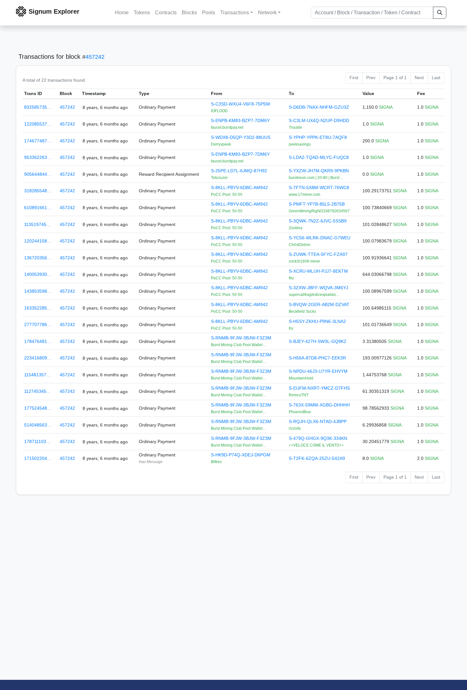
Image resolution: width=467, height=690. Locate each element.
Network (267, 12)
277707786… (37, 324)
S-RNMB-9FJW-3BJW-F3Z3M (241, 337)
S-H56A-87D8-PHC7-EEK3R (317, 357)
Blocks (189, 12)
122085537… (37, 123)
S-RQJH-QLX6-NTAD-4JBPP (318, 421)
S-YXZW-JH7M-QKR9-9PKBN (319, 170)
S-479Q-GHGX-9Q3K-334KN (318, 438)
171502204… (37, 458)
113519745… (37, 224)
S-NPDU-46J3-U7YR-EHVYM (318, 371)
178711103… (37, 441)
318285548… (37, 190)
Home (122, 12)
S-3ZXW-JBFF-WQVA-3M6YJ (318, 287)
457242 (95, 57)
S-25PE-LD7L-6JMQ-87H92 (239, 170)
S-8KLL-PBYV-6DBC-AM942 (239, 187)
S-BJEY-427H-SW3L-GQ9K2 (317, 341)
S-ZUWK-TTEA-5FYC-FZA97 (318, 254)
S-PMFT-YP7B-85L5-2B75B (317, 204)
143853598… (37, 291)
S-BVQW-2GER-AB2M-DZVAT (319, 304)
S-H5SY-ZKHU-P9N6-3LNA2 (317, 321)
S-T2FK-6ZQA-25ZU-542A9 (317, 458)
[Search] (439, 13)
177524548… (37, 408)
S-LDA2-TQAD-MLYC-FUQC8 (319, 157)
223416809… (37, 357)
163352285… (37, 308)
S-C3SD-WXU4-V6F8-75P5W (240, 103)
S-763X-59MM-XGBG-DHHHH (319, 404)
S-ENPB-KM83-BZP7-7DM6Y (240, 120)
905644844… (37, 174)
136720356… (37, 257)
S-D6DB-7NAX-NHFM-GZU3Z (319, 107)
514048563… (37, 424)
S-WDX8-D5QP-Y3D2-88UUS (240, 137)
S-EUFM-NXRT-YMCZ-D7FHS (319, 388)
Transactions (234, 12)
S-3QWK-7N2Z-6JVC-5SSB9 (318, 220)
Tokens (142, 12)
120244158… (37, 240)
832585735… (37, 107)
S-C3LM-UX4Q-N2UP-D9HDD (319, 120)
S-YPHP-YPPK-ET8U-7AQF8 (318, 137)
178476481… (37, 341)
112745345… (37, 391)
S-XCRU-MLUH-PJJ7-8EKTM (318, 271)
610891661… (37, 207)
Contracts (166, 12)
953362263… (37, 157)
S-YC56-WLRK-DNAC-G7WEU (319, 237)
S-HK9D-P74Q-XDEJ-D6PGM (240, 454)
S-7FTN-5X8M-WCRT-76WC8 (319, 187)
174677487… (37, 140)
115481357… (37, 374)
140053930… (37, 274)
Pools (208, 12)
